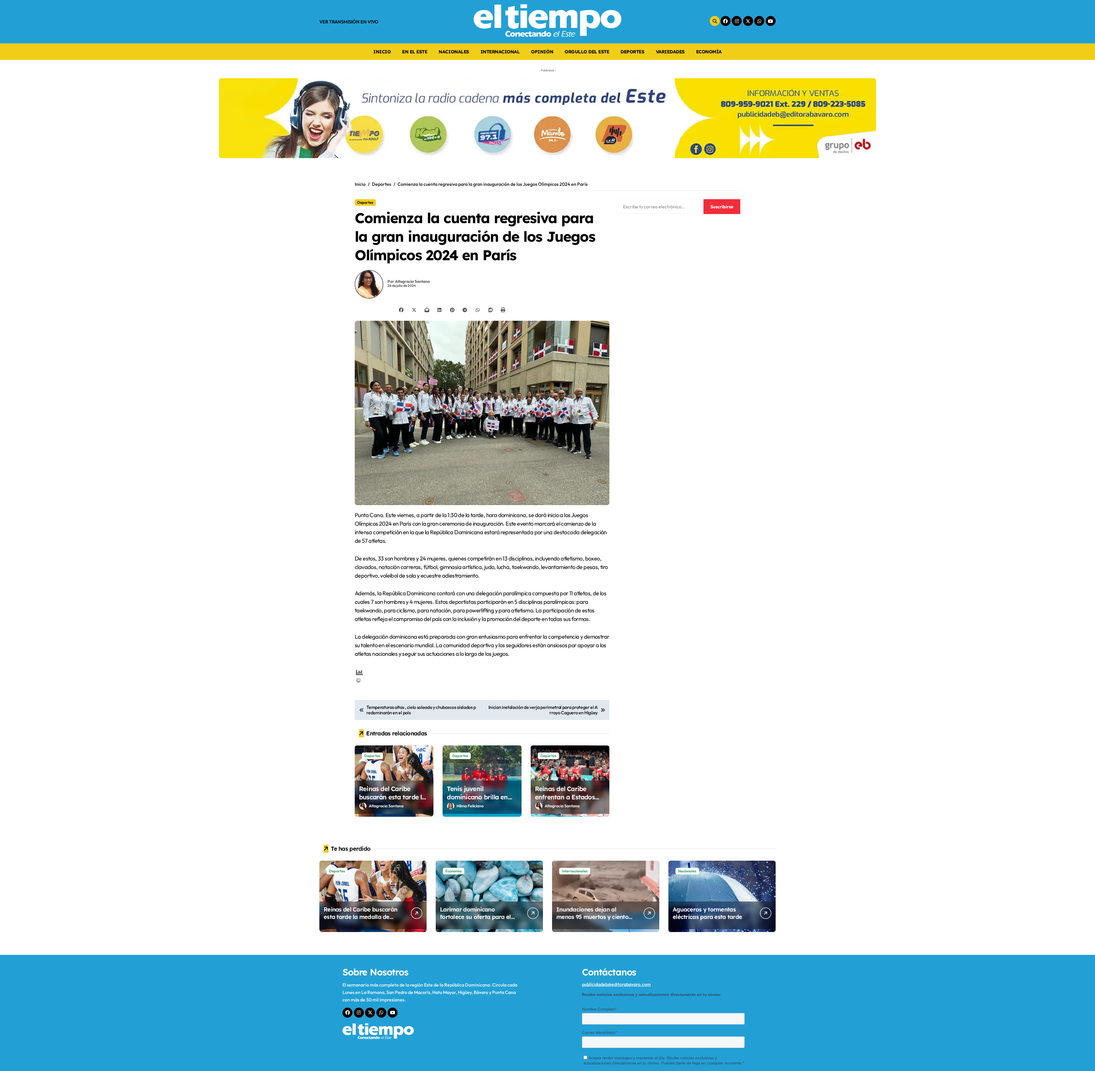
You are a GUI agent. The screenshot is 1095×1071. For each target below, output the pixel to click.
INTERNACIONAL (500, 52)
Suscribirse (721, 206)
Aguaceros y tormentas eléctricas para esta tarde (707, 913)
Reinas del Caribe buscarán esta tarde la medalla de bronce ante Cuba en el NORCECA (394, 801)
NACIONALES (454, 52)
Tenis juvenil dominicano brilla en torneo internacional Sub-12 (477, 801)
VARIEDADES (670, 52)
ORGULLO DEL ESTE (587, 52)
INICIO (382, 52)
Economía (453, 871)
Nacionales (687, 871)
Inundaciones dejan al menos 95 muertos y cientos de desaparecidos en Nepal (593, 917)
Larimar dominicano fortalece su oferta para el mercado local (475, 917)
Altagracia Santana (386, 805)
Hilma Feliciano (470, 805)
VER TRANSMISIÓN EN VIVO (348, 22)
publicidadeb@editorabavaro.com (616, 984)
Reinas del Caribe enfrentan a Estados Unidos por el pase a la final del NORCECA (569, 801)
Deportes (365, 202)
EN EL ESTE (414, 52)
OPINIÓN (542, 52)
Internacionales (575, 871)
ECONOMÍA (709, 52)
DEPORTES (632, 52)
